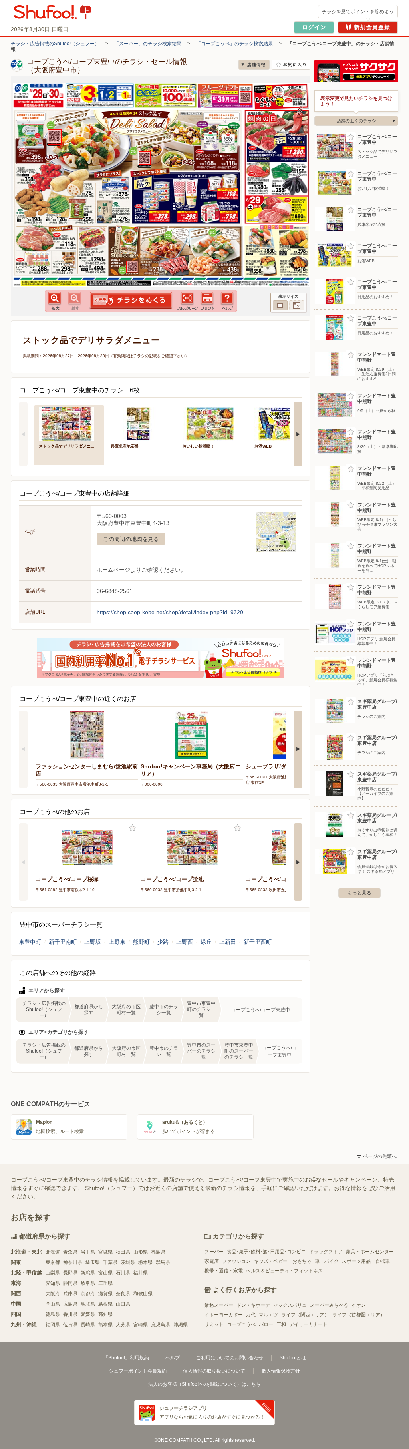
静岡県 (70, 1283)
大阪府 (53, 1293)
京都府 (88, 1293)
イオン (358, 1305)
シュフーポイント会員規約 (138, 1371)
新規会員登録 (368, 27)
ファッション (236, 1261)
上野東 (117, 942)
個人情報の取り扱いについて (214, 1371)
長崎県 (88, 1325)
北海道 (53, 1252)
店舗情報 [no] (254, 65)
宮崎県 (140, 1325)
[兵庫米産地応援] (141, 423)
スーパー (214, 1251)
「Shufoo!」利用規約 (126, 1358)
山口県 (123, 1304)
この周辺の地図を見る (131, 539)
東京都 (53, 1262)
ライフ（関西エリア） (305, 1315)
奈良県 (123, 1293)
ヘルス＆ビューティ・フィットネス (284, 1271)
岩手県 (88, 1252)
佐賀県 (70, 1325)
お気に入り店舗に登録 (291, 65)
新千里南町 (63, 942)
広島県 (70, 1304)
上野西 (184, 942)
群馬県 (163, 1262)
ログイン (314, 27)
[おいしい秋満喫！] (213, 423)
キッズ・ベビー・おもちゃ (283, 1261)
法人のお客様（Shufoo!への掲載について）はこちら (204, 1384)
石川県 (123, 1273)
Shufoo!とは (293, 1358)
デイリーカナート (308, 1324)
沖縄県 (180, 1325)
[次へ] (298, 434)
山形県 (140, 1252)
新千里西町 (258, 942)
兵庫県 (70, 1293)
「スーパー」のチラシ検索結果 (147, 43)
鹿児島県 (160, 1325)
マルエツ (268, 1315)
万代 (251, 1315)
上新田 (227, 942)
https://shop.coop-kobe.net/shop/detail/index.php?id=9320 (170, 612)
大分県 (123, 1325)
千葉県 (110, 1262)
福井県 (140, 1273)
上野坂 (92, 942)
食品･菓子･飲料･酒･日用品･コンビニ (266, 1251)
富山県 (105, 1273)
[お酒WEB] (285, 423)
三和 (281, 1324)
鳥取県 (88, 1304)
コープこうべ (241, 1324)
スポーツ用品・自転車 (366, 1261)
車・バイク (327, 1261)
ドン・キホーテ (253, 1305)
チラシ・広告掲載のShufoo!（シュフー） (55, 43)
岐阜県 (88, 1283)
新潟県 (88, 1273)
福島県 (158, 1252)
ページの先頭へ (377, 1156)
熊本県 (105, 1325)
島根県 (105, 1304)
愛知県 (53, 1283)
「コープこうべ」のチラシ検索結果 (234, 43)
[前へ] (23, 434)
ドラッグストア (326, 1251)
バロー (266, 1324)
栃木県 (145, 1262)
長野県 (70, 1273)
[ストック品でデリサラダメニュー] (69, 423)
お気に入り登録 (132, 828)
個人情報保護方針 (281, 1371)
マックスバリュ (290, 1305)
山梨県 (53, 1273)
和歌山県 (143, 1293)
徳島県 (53, 1314)
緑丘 (206, 942)
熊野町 (141, 942)
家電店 (211, 1261)
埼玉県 (92, 1262)
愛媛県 (88, 1314)
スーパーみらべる (329, 1305)
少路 (163, 942)
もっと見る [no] (359, 893)
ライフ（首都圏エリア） (358, 1315)
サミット (214, 1324)
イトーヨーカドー (223, 1315)
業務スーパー (218, 1305)
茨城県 (128, 1262)
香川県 (70, 1314)
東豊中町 (30, 942)
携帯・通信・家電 (223, 1271)
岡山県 (53, 1304)
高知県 (105, 1314)
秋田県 (123, 1252)
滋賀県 (105, 1293)
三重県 (105, 1283)
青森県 (70, 1252)
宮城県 (105, 1252)
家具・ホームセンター (370, 1251)
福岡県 (53, 1325)
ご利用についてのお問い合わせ (229, 1358)
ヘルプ (172, 1358)
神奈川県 (72, 1262)
